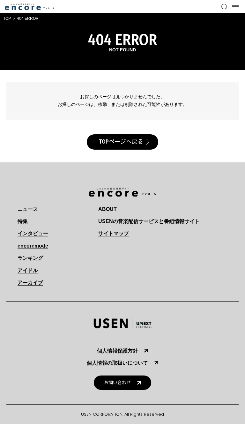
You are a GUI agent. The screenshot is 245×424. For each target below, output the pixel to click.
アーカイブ (30, 282)
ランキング (30, 258)
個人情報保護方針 (117, 350)
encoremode (33, 246)
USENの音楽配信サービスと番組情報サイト (149, 221)
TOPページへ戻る (121, 141)
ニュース (28, 209)
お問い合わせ (117, 382)
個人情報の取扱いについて (117, 363)
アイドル (28, 270)
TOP (7, 18)
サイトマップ (113, 233)
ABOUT (107, 209)
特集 (23, 221)
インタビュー (33, 233)
